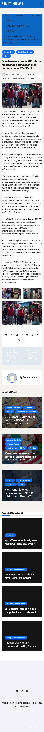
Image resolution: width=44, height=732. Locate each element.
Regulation (29, 722)
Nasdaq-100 (14, 722)
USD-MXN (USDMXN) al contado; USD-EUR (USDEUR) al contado (20, 420)
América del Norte (14, 407)
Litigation (10, 535)
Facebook (10, 484)
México (6, 56)
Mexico (35, 78)
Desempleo (25, 78)
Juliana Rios (12, 496)
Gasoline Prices (13, 728)
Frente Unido (30, 377)
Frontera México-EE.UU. (16, 448)
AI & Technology (15, 711)
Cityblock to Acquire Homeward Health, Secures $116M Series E (21, 646)
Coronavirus (8, 52)
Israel (21, 484)
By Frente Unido (13, 74)
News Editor (12, 423)
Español (10, 480)
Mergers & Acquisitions (16, 569)
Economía (29, 407)
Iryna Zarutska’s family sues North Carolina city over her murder (21, 544)
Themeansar (23, 706)
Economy (31, 711)
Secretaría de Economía (26, 411)
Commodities (31, 728)
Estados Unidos (13, 444)
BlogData (37, 703)
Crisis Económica (25, 52)
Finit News (13, 3)
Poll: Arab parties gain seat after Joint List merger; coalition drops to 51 (20, 578)
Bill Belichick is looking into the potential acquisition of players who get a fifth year (21, 612)
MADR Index (28, 716)
